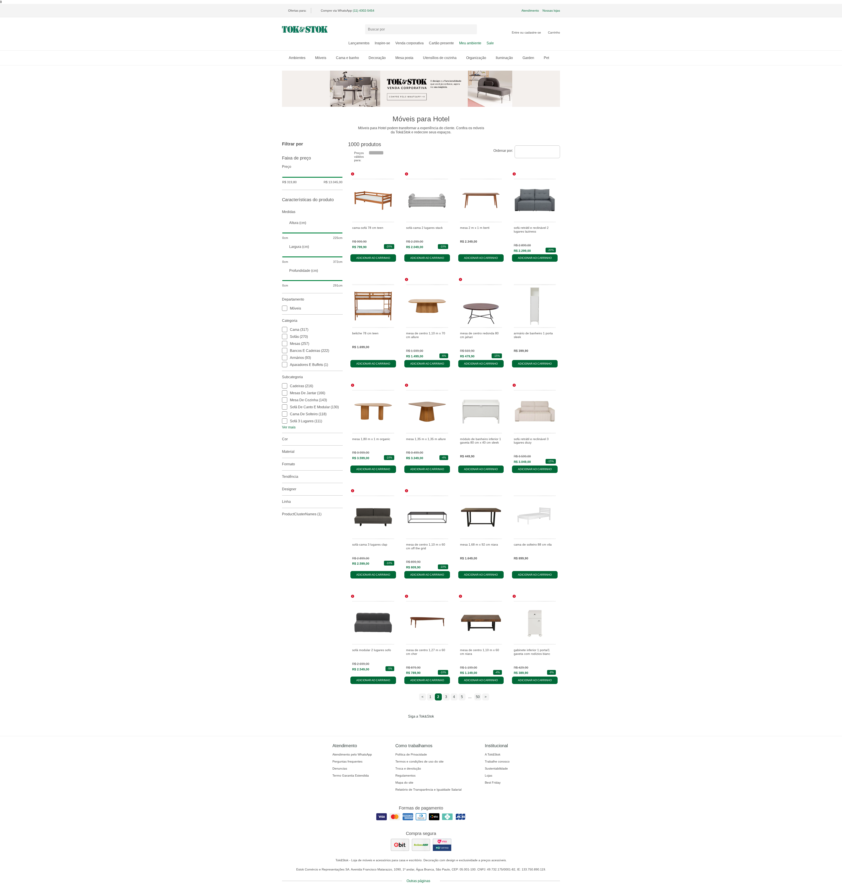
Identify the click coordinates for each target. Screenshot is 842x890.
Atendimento (530, 10)
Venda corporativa (409, 43)
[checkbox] (284, 308)
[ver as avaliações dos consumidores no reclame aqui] (421, 845)
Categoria (289, 320)
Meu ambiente (470, 43)
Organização (476, 58)
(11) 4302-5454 (363, 10)
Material (288, 451)
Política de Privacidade (411, 754)
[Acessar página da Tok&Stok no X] (439, 725)
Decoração (377, 58)
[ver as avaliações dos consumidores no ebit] (400, 845)
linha (286, 501)
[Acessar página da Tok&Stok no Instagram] (414, 725)
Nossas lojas (551, 10)
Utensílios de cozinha (440, 58)
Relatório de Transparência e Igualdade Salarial (428, 789)
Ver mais (289, 427)
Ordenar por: (503, 150)
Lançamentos (358, 43)
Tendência (290, 476)
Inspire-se (382, 43)
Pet (546, 58)
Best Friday (493, 782)
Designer (289, 489)
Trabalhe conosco (497, 761)
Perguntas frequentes (347, 761)
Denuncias (339, 768)
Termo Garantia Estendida (350, 775)
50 (478, 697)
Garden (528, 58)
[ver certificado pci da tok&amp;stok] (442, 845)
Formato (288, 464)
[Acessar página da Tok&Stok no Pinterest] (427, 725)
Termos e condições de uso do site (419, 761)
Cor (285, 439)
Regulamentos (405, 775)
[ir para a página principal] (305, 29)
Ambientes (297, 58)
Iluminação (504, 58)
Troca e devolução (408, 768)
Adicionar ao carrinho (373, 258)
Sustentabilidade (496, 768)
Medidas (288, 212)
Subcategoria (292, 377)
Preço (286, 166)
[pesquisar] (471, 29)
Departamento (293, 299)
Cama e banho (347, 58)
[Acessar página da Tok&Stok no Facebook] (402, 725)
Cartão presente (441, 43)
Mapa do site (404, 782)
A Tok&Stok (492, 754)
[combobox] (537, 151)
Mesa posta (404, 58)
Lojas (488, 775)
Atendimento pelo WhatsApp (352, 754)
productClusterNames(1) (301, 514)
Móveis (320, 58)
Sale (490, 43)
